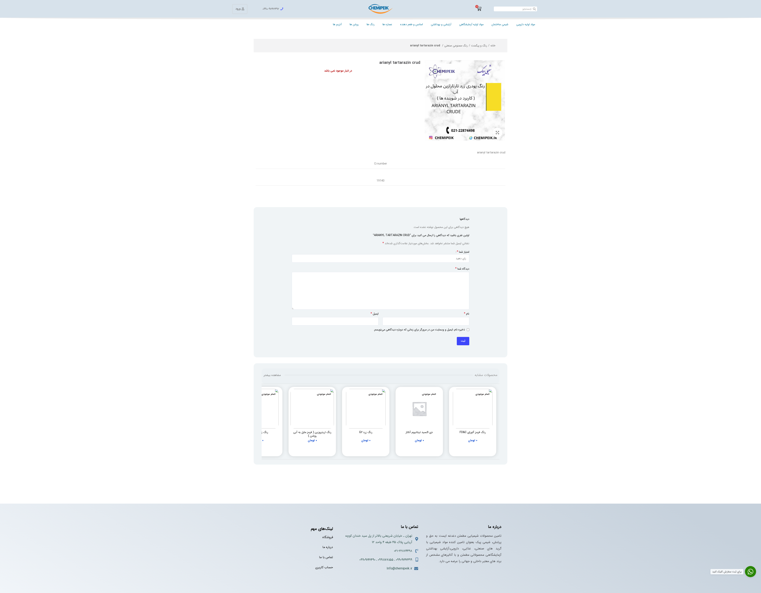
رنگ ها (371, 24)
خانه (492, 45)
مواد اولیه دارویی (525, 24)
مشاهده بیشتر (272, 375)
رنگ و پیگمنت (479, 45)
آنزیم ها (337, 24)
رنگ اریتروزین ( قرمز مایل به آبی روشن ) (312, 434)
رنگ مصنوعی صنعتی (456, 45)
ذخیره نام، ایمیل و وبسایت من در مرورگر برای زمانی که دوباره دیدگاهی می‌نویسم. (419, 329)
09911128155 (385, 559)
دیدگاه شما (462, 269)
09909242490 (367, 559)
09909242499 (404, 559)
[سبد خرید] (479, 9)
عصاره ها (387, 24)
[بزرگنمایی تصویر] (497, 133)
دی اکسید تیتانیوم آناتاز (419, 432)
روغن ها (354, 24)
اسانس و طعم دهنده (411, 24)
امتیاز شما (463, 252)
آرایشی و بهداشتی (441, 24)
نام (466, 314)
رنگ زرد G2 (365, 432)
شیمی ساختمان (499, 24)
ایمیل (375, 314)
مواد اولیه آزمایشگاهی (471, 24)
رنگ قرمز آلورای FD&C (473, 432)
